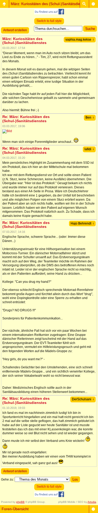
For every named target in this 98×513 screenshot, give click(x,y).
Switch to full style (49, 21)
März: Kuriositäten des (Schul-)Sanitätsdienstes (50, 4)
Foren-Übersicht (15, 509)
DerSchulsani (83, 399)
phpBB (20, 501)
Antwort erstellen (15, 30)
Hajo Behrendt (82, 223)
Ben (89, 117)
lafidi (89, 149)
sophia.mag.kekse (79, 39)
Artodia (92, 501)
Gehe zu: (7, 479)
